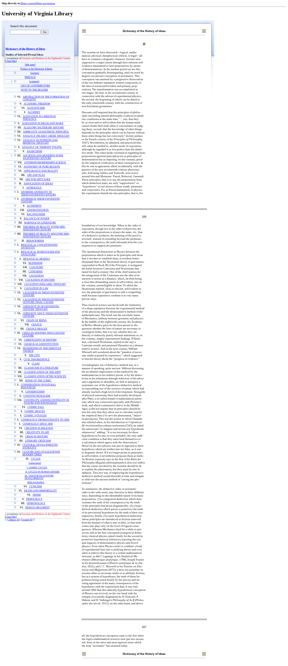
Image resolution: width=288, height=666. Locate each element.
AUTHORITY (34, 206)
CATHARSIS (35, 271)
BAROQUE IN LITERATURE (40, 222)
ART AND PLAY (36, 175)
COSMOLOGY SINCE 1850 (38, 424)
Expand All (26, 519)
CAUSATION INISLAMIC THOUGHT (45, 284)
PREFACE (30, 77)
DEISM (37, 495)
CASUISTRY (36, 267)
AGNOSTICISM (36, 108)
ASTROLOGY (34, 187)
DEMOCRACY (34, 499)
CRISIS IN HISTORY (36, 436)
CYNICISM (35, 486)
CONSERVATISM (34, 391)
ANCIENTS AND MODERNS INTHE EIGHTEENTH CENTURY (43, 157)
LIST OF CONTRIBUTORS (35, 85)
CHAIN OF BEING (36, 320)
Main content (28, 3)
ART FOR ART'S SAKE (37, 179)
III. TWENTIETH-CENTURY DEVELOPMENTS (39, 477)
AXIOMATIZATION (38, 210)
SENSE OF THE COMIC (38, 380)
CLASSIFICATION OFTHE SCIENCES (45, 376)
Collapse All (13, 519)
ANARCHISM (34, 151)
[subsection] (35, 463)
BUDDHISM (35, 263)
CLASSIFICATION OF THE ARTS (42, 372)
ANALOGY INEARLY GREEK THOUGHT (46, 136)
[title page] (30, 64)
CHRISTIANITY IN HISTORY (40, 340)
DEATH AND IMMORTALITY (40, 490)
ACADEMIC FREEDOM (37, 104)
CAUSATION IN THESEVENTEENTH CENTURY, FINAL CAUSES (43, 301)
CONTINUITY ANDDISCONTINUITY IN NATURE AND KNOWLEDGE (46, 401)
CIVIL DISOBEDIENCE (37, 359)
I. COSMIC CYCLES (37, 467)
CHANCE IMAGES (36, 329)
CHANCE (36, 324)
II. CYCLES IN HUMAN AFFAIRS (42, 471)
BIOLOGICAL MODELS (36, 259)
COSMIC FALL (35, 407)
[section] (34, 73)
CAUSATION (36, 275)
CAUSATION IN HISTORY (40, 280)
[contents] (34, 81)
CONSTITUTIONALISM (36, 396)
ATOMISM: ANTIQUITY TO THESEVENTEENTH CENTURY (38, 193)
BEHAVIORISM (35, 241)
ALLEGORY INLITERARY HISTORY (43, 127)
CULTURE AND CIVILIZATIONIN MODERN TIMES (41, 453)
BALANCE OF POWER (36, 218)
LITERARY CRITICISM (38, 441)
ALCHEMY (34, 112)
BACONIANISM (36, 214)
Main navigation (45, 3)
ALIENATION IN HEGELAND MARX (42, 123)
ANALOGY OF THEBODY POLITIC (42, 147)
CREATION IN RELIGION (38, 428)
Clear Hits (11, 61)
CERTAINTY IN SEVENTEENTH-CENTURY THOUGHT (41, 308)
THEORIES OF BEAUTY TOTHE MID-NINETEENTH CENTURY (44, 228)
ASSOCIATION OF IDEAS (38, 183)
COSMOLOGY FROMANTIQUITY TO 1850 (45, 419)
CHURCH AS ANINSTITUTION (41, 344)
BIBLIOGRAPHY (35, 482)
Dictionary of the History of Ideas (25, 48)
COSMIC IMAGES (34, 411)
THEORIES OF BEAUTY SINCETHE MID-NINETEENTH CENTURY (46, 235)
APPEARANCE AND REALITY (41, 171)
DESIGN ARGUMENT (37, 507)
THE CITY (34, 355)
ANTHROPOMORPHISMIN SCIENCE (45, 162)
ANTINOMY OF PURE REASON (42, 166)
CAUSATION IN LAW (36, 288)
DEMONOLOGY (36, 503)
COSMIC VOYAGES (35, 415)
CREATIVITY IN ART (37, 432)
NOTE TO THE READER (34, 90)
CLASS (36, 363)
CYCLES (35, 459)
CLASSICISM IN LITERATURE (41, 368)
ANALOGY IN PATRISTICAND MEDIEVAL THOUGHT (40, 141)
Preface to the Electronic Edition (36, 69)
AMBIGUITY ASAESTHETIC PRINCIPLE (46, 132)
